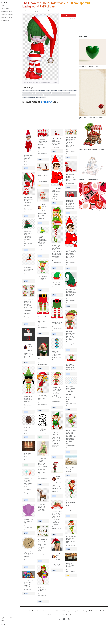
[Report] (74, 18)
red (34, 92)
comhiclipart (43, 97)
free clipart (72, 95)
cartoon (48, 90)
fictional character (40, 90)
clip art (24, 97)
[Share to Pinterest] (56, 78)
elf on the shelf (47, 92)
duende (60, 90)
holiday (71, 90)
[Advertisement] (49, 116)
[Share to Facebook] (53, 78)
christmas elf (67, 92)
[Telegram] (5, 624)
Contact (78, 11)
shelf (27, 90)
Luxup (43, 204)
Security (65, 615)
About (38, 611)
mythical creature (27, 92)
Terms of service (100, 611)
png (37, 97)
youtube (41, 95)
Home (25, 611)
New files (31, 611)
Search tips (46, 611)
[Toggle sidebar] (17, 2)
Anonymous (30, 11)
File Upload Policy (88, 611)
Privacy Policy (55, 611)
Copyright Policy (76, 611)
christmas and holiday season (30, 95)
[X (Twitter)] (2, 624)
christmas (32, 90)
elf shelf (45, 101)
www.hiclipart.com (50, 11)
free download (31, 97)
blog (37, 92)
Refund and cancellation (53, 615)
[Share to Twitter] (50, 78)
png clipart (46, 95)
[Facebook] (64, 619)
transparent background (62, 95)
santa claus (54, 90)
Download (69, 16)
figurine (65, 90)
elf (23, 90)
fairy (41, 92)
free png (53, 95)
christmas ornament (57, 92)
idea (75, 90)
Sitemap (79, 615)
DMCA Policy (65, 611)
